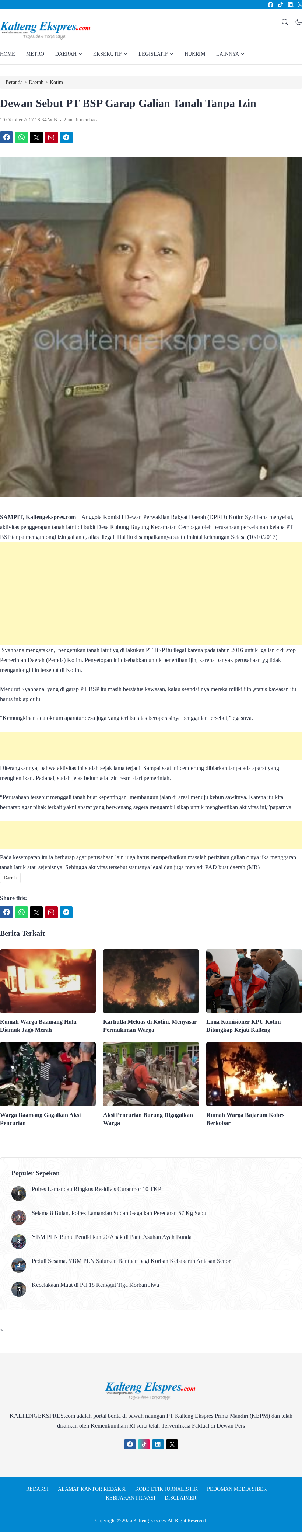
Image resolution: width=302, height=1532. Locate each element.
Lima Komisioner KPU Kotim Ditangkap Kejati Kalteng (243, 1026)
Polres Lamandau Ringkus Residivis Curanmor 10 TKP (96, 1189)
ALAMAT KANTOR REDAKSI (92, 1489)
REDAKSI (37, 1489)
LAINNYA (227, 54)
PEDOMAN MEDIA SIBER (237, 1489)
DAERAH (66, 54)
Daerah (10, 877)
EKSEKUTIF (107, 54)
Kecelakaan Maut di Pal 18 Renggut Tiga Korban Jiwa (95, 1285)
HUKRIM (195, 54)
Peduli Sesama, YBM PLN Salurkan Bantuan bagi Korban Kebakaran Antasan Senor (131, 1261)
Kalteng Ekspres (149, 1520)
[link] (270, 4)
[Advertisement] (151, 593)
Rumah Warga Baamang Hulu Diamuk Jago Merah (38, 1026)
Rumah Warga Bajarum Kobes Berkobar (245, 1119)
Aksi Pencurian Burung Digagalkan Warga (148, 1119)
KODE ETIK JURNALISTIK (166, 1489)
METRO (35, 54)
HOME (7, 54)
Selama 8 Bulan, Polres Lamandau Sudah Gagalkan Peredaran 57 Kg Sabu (119, 1213)
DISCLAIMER (180, 1498)
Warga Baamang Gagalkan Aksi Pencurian (40, 1119)
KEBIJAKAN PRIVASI (130, 1498)
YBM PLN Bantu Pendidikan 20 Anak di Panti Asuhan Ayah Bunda (112, 1237)
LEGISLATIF (153, 54)
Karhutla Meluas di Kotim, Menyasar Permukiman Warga (150, 1026)
